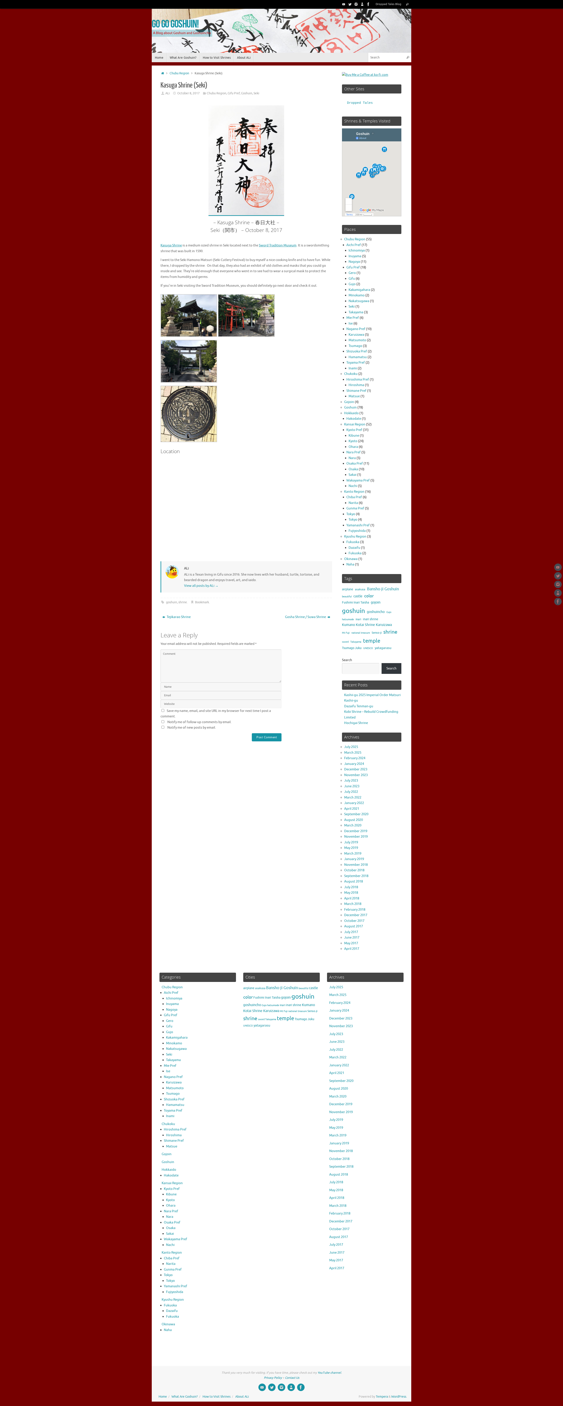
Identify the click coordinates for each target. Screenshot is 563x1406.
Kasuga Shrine (171, 245)
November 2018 (356, 865)
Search (347, 660)
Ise (351, 323)
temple (371, 641)
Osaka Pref (354, 463)
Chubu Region (179, 73)
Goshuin (246, 93)
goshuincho (376, 612)
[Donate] (362, 4)
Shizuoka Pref (356, 351)
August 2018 (353, 881)
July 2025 (351, 747)
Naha (350, 564)
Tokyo (350, 514)
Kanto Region (354, 492)
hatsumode (348, 619)
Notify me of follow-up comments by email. (199, 722)
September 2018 (356, 876)
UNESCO (368, 648)
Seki (256, 93)
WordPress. (399, 1397)
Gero (352, 273)
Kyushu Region (355, 536)
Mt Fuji (346, 632)
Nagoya (354, 262)
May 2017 (351, 943)
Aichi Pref (353, 245)
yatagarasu (383, 648)
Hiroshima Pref (357, 379)
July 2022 (351, 792)
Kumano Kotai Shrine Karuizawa (367, 625)
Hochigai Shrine (356, 723)
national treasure (360, 632)
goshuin (171, 602)
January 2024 (354, 764)
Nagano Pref (355, 329)
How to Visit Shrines (216, 1397)
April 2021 (351, 809)
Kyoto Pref (354, 430)
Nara (352, 458)
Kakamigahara (359, 290)
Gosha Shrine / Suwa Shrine (306, 617)
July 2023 (351, 781)
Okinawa (351, 559)
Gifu (352, 279)
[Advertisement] (246, 788)
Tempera (382, 1397)
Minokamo (357, 295)
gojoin (375, 602)
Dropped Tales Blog (388, 4)
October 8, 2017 (188, 93)
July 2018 (351, 887)
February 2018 (354, 910)
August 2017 (353, 926)
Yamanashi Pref (358, 525)
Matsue (354, 396)
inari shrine (370, 619)
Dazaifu (354, 548)
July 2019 (351, 842)
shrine (182, 602)
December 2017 (355, 915)
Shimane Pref (356, 391)
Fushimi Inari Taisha (355, 602)
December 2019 (355, 831)
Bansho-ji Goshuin (383, 589)
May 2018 (351, 893)
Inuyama (355, 256)
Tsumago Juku (352, 648)
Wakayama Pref (358, 480)
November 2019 (356, 837)
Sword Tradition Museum (277, 245)
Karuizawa (356, 335)
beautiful (347, 596)
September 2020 (356, 814)
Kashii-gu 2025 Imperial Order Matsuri (372, 695)
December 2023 (355, 769)
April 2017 (351, 949)
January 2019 (354, 859)
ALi (167, 93)
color (369, 596)
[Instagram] (356, 4)
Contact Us (292, 1378)
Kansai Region (354, 424)
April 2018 (351, 898)
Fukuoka (352, 542)
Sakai (352, 475)
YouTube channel (329, 1373)
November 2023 (356, 775)
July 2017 (351, 932)
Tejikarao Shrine (178, 617)
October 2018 (354, 870)
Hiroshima (356, 385)
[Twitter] (350, 4)
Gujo (352, 284)
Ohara (353, 447)
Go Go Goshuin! (175, 24)
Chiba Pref (354, 497)
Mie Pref (352, 318)
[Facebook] (368, 4)
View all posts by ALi (201, 586)
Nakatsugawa (359, 301)
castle (357, 596)
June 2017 (351, 938)
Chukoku (351, 374)
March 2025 (352, 753)
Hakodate (353, 419)
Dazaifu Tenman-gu (358, 706)
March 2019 (352, 854)
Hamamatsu (358, 357)
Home (163, 1397)
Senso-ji (377, 633)
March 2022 (352, 797)
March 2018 (352, 904)
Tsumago (355, 346)
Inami (353, 368)
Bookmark (202, 602)
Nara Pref (353, 452)
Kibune (354, 436)
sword (345, 641)
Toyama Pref (355, 363)
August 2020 (353, 820)
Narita (353, 503)
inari (358, 619)
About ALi (242, 1397)
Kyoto (353, 441)
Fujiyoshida (357, 531)
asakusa (360, 589)
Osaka (353, 469)
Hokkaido (351, 413)
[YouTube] (344, 4)
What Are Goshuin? (185, 1397)
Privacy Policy (273, 1378)
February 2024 (354, 758)
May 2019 (351, 848)
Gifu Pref (234, 93)
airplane (347, 589)
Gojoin (349, 402)
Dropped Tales (360, 103)
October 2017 (354, 921)
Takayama (356, 312)
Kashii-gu (351, 700)
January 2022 (354, 803)
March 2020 (352, 825)
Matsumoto (357, 340)
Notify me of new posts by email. (191, 728)
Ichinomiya (357, 250)
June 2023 (351, 786)
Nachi (353, 486)
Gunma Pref (355, 508)
